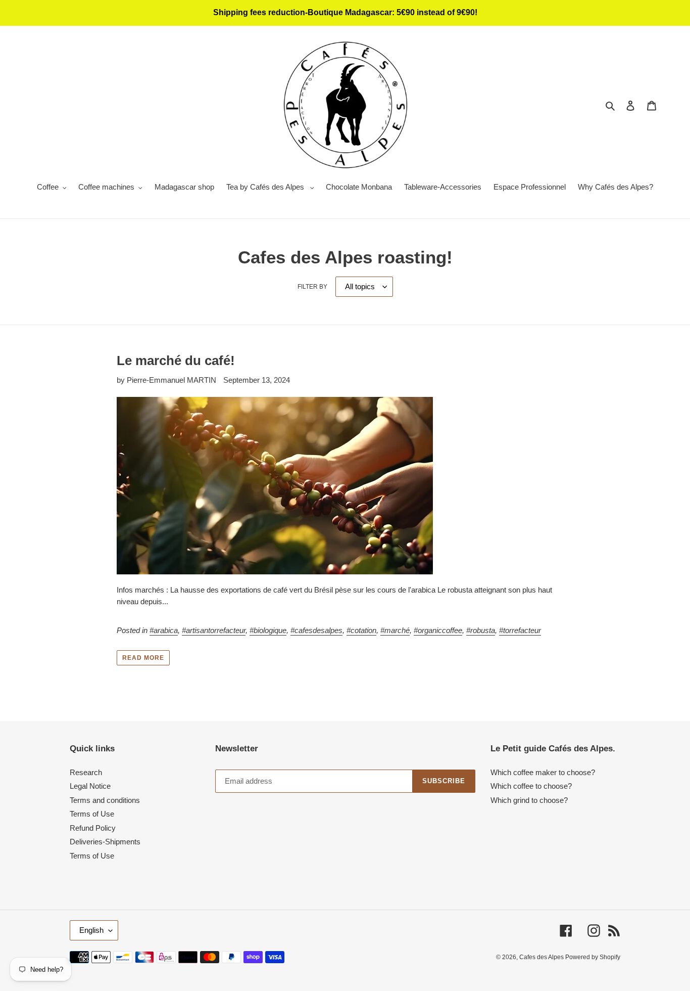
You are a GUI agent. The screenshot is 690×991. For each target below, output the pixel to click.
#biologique (268, 630)
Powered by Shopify (592, 957)
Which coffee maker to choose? (542, 772)
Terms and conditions (105, 800)
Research (86, 772)
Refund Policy (93, 828)
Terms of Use (92, 813)
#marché (395, 630)
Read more (143, 657)
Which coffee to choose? (531, 786)
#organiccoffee (438, 630)
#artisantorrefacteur (213, 630)
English (91, 930)
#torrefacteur (520, 630)
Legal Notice (90, 786)
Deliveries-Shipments (105, 841)
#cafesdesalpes (316, 630)
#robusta (480, 630)
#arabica (164, 630)
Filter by (312, 286)
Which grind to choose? (529, 800)
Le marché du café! (176, 360)
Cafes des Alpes (542, 957)
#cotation (361, 630)
